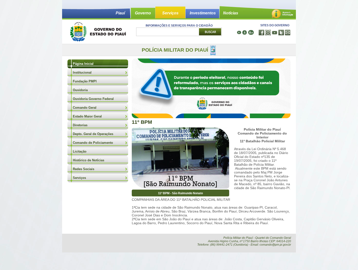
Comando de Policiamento (93, 143)
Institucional (82, 72)
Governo (143, 13)
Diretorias (80, 125)
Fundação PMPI (85, 81)
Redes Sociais (83, 169)
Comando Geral (84, 107)
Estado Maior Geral (87, 116)
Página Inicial (83, 64)
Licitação (79, 151)
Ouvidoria (80, 90)
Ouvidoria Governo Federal (93, 99)
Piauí (120, 13)
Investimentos (203, 13)
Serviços (170, 13)
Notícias (230, 13)
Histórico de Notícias (88, 160)
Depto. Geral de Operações (93, 134)
